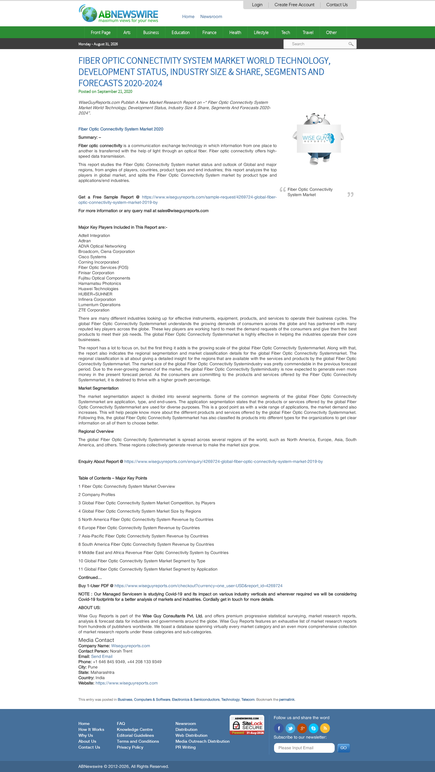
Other (331, 32)
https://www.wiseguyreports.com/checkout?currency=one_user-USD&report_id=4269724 (199, 585)
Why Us (85, 736)
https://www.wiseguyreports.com (127, 683)
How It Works (91, 730)
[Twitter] (290, 728)
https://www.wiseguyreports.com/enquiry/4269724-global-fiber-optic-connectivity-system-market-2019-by (223, 461)
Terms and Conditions (138, 741)
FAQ (121, 724)
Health (235, 32)
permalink (286, 699)
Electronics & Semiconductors (196, 699)
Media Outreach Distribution (202, 741)
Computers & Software (152, 699)
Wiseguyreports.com (130, 645)
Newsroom (211, 16)
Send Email (101, 656)
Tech (285, 32)
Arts (126, 32)
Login (257, 5)
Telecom (247, 699)
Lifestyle (261, 32)
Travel (308, 32)
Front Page (101, 32)
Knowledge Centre (135, 730)
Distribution (186, 730)
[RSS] (325, 728)
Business (151, 32)
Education (181, 32)
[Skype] (313, 728)
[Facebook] (279, 728)
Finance (209, 32)
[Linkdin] (302, 728)
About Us (87, 741)
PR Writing (185, 747)
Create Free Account (294, 5)
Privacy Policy (130, 747)
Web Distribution (191, 736)
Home (188, 16)
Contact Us (337, 5)
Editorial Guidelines (135, 736)
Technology (230, 699)
